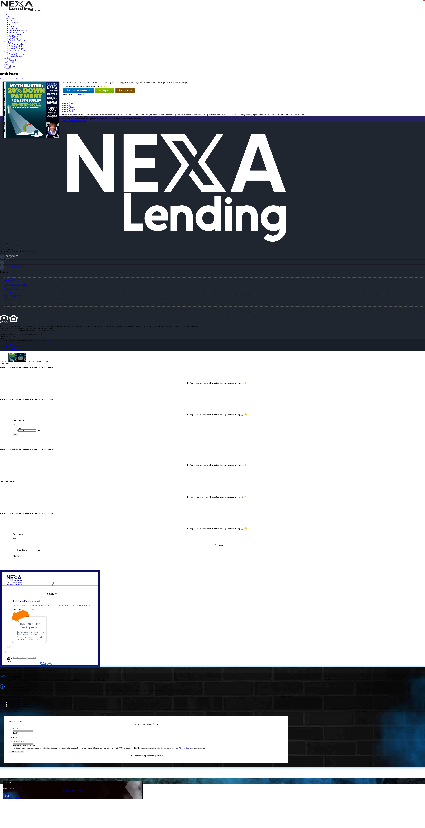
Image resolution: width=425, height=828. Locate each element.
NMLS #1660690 (6, 247)
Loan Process (9, 278)
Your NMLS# (18, 742)
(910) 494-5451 (10, 261)
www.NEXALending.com (9, 245)
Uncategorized (18, 79)
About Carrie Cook (11, 299)
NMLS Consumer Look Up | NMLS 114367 (24, 658)
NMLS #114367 (10, 297)
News (10, 79)
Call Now (37, 10)
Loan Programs (9, 276)
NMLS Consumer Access (13, 295)
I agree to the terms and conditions (25, 746)
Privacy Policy (9, 293)
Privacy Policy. (184, 748)
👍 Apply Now (104, 90)
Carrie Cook (81, 94)
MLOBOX (50, 340)
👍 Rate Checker (125, 90)
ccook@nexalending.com (13, 266)
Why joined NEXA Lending (14, 303)
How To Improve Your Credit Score (17, 287)
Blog (6, 283)
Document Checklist (11, 280)
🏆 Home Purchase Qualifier (78, 90)
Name (15, 729)
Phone (15, 737)
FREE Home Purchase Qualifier (15, 285)
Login (6, 307)
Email (15, 733)
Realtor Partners (10, 305)
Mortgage (3, 79)
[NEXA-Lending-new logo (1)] (16, 10)
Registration (8, 310)
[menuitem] (214, 14)
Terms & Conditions (11, 289)
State (19, 428)
